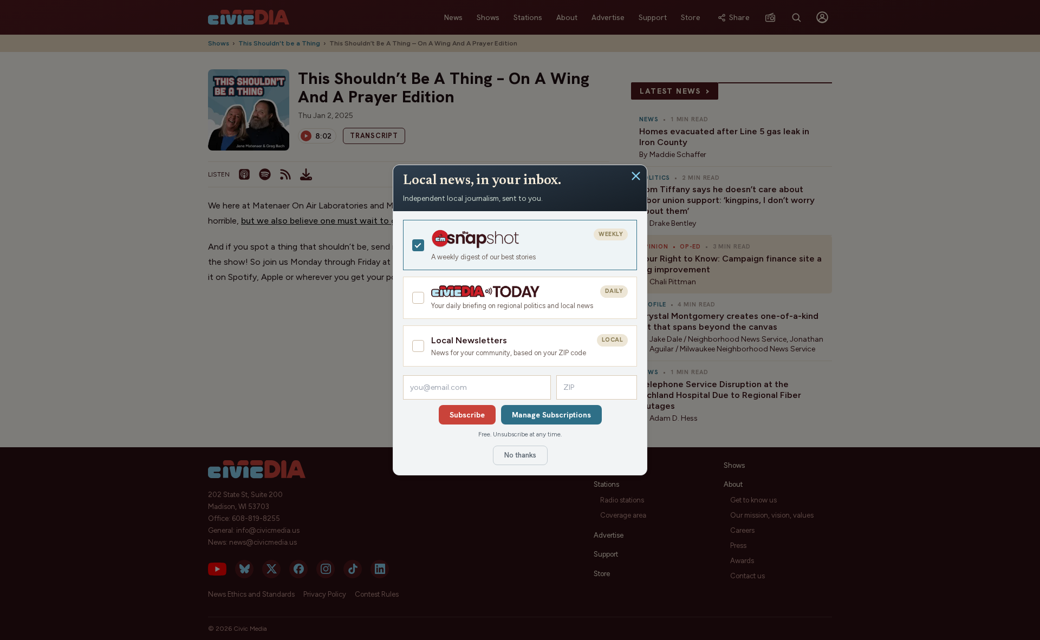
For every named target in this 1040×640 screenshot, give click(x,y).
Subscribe (467, 415)
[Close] (636, 176)
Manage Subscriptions (551, 415)
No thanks (520, 455)
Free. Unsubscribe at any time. (520, 434)
